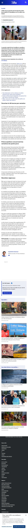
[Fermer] (25, 515)
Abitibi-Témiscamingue (6, 483)
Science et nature (5, 472)
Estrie (3, 489)
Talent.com (19, 63)
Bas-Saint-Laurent (5, 484)
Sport (3, 475)
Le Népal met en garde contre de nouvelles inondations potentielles (12, 385)
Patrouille (3, 469)
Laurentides (4, 498)
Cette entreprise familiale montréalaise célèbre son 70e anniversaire (13, 318)
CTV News (4, 60)
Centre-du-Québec (6, 486)
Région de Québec (6, 503)
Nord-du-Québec (5, 495)
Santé (3, 471)
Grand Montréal (5, 490)
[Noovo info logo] (14, 2)
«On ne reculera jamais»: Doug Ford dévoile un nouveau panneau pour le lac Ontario (12, 339)
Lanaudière (4, 492)
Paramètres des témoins (7, 456)
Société (3, 8)
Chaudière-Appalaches (6, 487)
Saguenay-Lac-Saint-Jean (7, 506)
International (4, 466)
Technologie (4, 477)
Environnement (5, 465)
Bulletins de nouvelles (6, 447)
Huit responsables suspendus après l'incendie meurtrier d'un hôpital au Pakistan (12, 428)
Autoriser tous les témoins (19, 526)
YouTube (3, 453)
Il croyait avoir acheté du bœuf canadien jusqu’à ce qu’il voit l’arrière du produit (13, 360)
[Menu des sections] (2, 2)
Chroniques (4, 448)
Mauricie (3, 493)
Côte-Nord (4, 497)
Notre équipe (4, 445)
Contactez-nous (5, 511)
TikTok (3, 454)
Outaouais (4, 501)
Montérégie (4, 500)
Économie (4, 463)
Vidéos (3, 450)
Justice (3, 468)
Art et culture (4, 461)
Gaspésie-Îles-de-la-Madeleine (8, 504)
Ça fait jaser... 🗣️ (7, 283)
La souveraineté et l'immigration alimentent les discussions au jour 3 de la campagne (13, 406)
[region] (14, 521)
